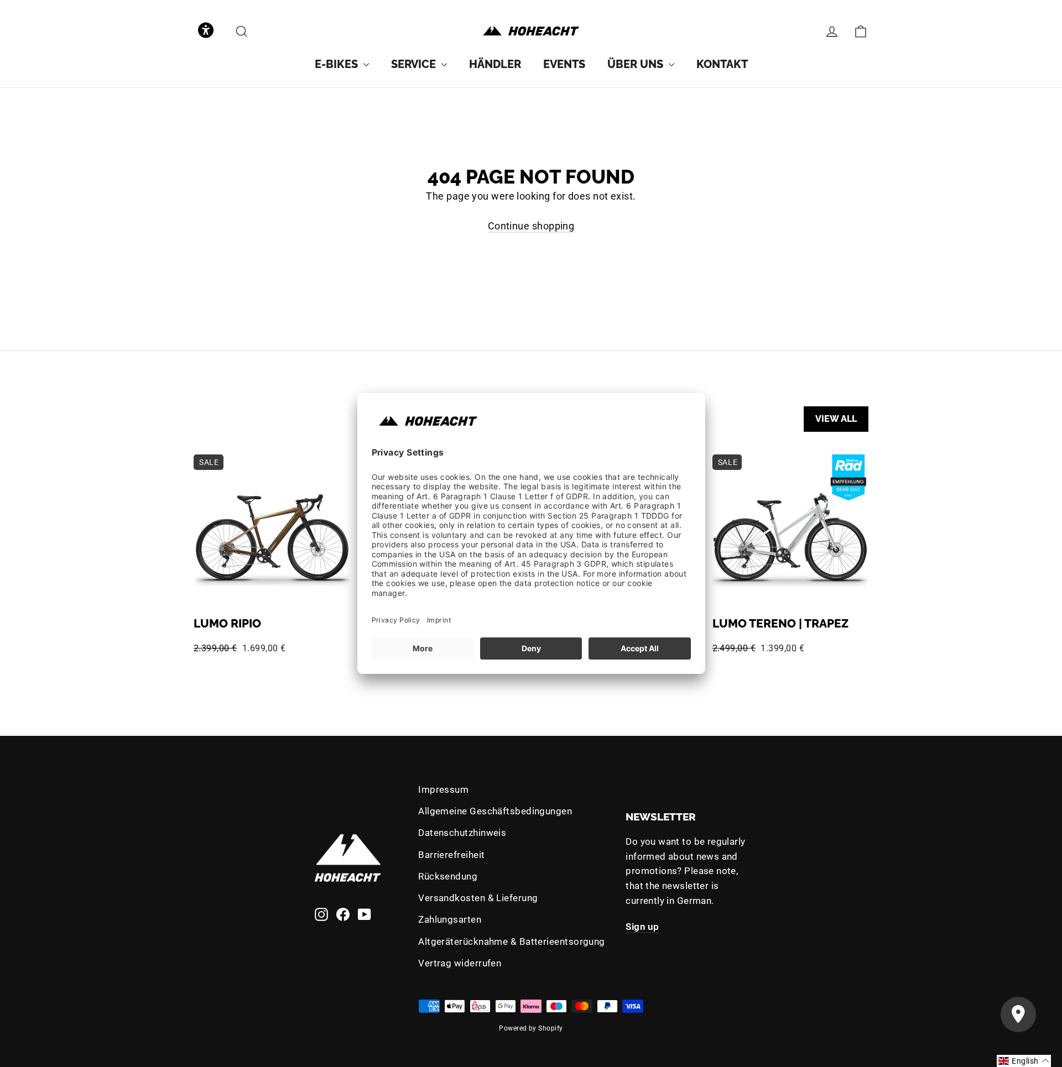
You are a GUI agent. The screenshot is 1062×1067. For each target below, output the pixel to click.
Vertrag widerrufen (459, 963)
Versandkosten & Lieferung (478, 897)
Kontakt (722, 64)
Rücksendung (447, 876)
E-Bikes (338, 64)
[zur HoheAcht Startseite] (531, 31)
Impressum (443, 789)
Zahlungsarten (449, 919)
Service (415, 64)
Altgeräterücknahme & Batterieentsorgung (511, 941)
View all (836, 419)
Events (564, 64)
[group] (342, 64)
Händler (495, 64)
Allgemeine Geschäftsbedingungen (495, 811)
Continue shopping (531, 226)
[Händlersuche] (1018, 1014)
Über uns (636, 64)
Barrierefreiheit (451, 854)
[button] (206, 31)
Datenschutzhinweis (462, 832)
